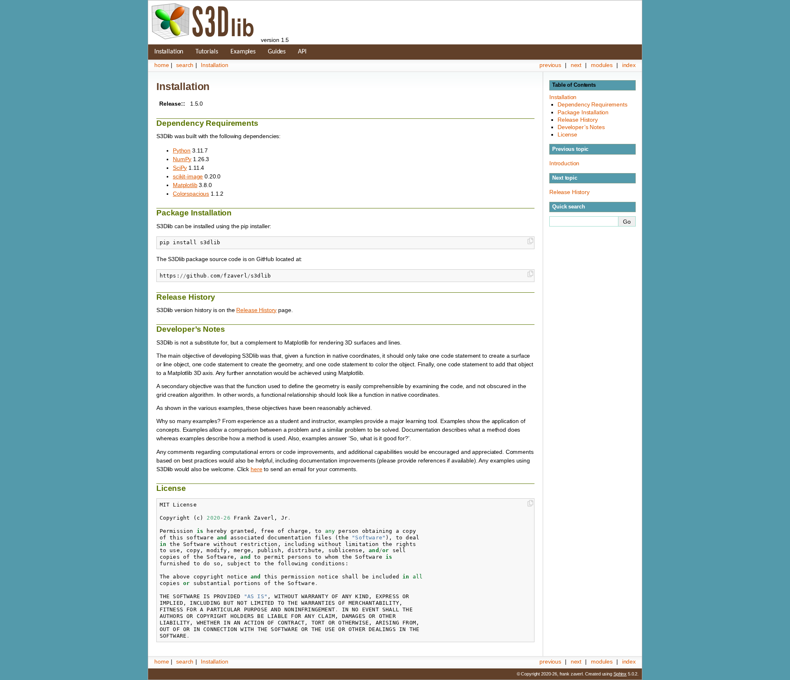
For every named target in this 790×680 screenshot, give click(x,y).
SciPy (180, 167)
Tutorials (206, 52)
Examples (243, 52)
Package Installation (583, 112)
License (567, 134)
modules (602, 65)
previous (550, 65)
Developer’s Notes (581, 127)
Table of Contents (574, 85)
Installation (168, 52)
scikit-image (188, 176)
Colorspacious (191, 193)
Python (182, 150)
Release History (578, 119)
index (629, 65)
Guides (277, 52)
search (184, 65)
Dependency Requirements (592, 104)
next (576, 65)
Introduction (564, 163)
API (302, 52)
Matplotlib (185, 185)
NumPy (182, 159)
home (161, 65)
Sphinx (620, 673)
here (256, 469)
